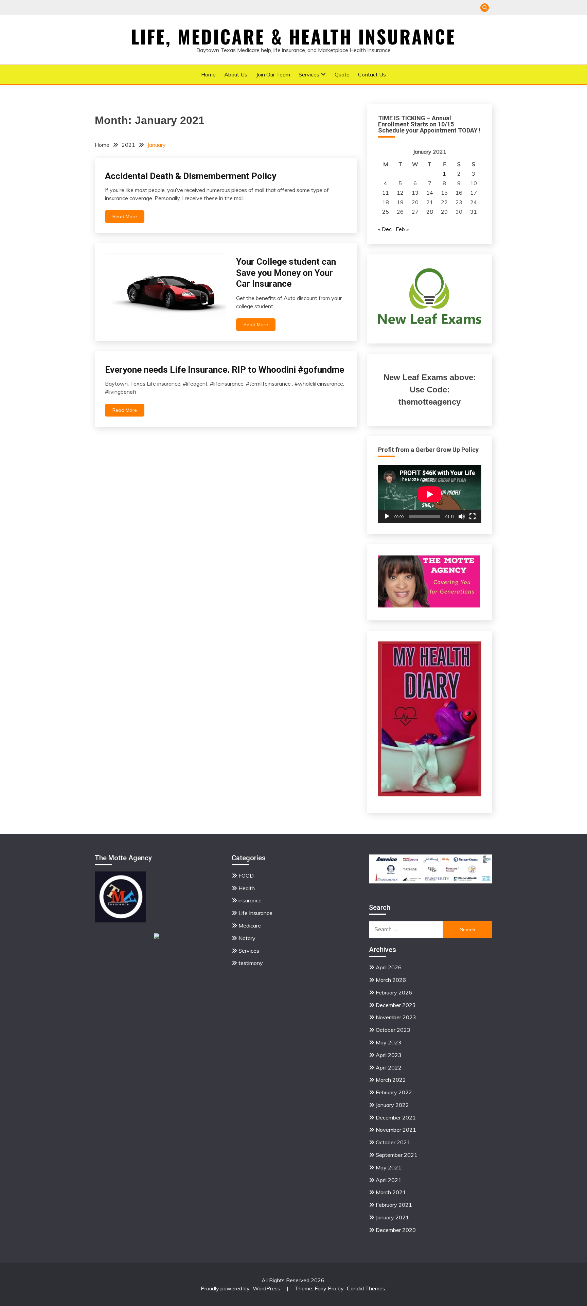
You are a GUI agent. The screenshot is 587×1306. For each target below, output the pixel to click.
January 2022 (392, 1104)
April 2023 (389, 1055)
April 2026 (389, 967)
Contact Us (372, 74)
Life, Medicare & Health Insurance (293, 36)
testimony (250, 962)
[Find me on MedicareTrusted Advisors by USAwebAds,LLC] (156, 936)
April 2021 (389, 1180)
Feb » (402, 229)
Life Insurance (255, 913)
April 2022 (389, 1067)
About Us (235, 74)
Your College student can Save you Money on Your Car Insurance (286, 273)
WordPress (266, 1288)
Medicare (249, 925)
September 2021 (396, 1154)
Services (309, 74)
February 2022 (394, 1092)
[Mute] (461, 516)
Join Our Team (273, 74)
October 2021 (393, 1142)
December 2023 (396, 1005)
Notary (246, 938)
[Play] (387, 516)
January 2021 (392, 1217)
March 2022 (391, 1079)
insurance (250, 900)
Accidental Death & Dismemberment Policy (190, 176)
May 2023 (389, 1042)
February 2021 (394, 1204)
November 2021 (396, 1129)
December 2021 (396, 1117)
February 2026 (394, 992)
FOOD (246, 875)
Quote (342, 74)
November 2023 (396, 1017)
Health (246, 888)
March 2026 (391, 979)
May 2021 (389, 1167)
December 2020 (396, 1229)
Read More (124, 216)
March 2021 (391, 1192)
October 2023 (393, 1029)
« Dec (385, 229)
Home (208, 74)
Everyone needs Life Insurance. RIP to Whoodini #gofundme (224, 370)
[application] (429, 494)
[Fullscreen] (472, 516)
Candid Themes (366, 1288)
